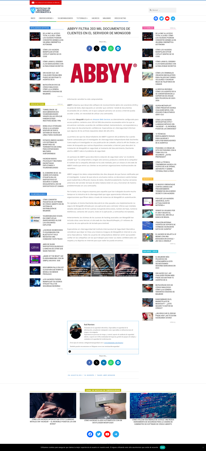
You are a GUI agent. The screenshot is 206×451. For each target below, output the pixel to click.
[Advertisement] (103, 299)
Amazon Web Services (101, 119)
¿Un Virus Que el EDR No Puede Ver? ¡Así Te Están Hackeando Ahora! (165, 315)
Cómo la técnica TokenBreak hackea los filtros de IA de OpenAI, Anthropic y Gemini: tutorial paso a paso (165, 166)
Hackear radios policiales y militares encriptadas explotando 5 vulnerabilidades (52, 163)
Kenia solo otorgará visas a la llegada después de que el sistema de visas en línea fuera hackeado (52, 130)
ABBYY (105, 375)
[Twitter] (70, 351)
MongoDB (111, 375)
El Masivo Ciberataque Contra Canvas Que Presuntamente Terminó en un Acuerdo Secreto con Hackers (165, 189)
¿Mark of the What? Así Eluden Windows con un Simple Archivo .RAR (53, 258)
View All (60, 96)
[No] (203, 447)
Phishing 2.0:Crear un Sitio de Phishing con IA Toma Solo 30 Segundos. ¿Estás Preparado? (165, 152)
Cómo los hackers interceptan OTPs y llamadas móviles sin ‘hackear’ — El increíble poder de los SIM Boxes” (165, 124)
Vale (162, 447)
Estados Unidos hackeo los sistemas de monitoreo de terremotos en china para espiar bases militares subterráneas (53, 147)
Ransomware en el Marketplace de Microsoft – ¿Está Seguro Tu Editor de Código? (164, 303)
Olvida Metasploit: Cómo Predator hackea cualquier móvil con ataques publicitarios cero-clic (165, 110)
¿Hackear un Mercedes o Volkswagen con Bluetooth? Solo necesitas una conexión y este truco (53, 234)
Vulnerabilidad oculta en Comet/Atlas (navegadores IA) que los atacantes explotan (52, 220)
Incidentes (90, 375)
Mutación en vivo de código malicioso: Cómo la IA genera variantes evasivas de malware (52, 89)
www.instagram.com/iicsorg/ (113, 343)
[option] (79, 265)
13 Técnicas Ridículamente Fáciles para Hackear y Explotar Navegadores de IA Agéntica (165, 138)
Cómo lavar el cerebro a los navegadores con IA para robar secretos (53, 64)
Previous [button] (65, 265)
